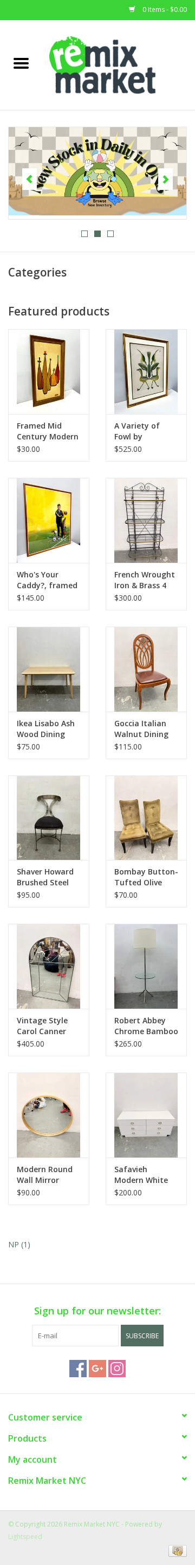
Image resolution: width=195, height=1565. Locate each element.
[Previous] (29, 179)
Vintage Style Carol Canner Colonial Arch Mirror (42, 1026)
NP (19, 1244)
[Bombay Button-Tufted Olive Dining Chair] (146, 817)
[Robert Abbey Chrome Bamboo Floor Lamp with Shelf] (146, 966)
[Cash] (176, 1550)
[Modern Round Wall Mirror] (48, 1115)
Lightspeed (25, 1536)
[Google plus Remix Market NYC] (97, 1368)
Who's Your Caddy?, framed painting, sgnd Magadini (47, 580)
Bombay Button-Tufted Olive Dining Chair (146, 877)
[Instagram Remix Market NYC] (117, 1368)
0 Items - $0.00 (164, 9)
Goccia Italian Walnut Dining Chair (141, 729)
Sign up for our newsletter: (97, 1311)
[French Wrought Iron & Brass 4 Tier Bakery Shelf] (146, 520)
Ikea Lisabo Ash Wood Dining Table (46, 729)
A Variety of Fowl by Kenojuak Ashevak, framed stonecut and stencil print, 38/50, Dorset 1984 (146, 431)
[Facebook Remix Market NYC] (78, 1368)
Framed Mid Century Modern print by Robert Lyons (48, 431)
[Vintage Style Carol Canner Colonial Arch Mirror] (48, 966)
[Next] (165, 179)
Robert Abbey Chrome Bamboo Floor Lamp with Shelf (146, 1026)
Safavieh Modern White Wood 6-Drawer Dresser (143, 1175)
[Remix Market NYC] (118, 64)
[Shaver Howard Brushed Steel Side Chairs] (48, 817)
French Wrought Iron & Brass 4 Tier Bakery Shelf (144, 580)
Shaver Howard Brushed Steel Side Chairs (45, 877)
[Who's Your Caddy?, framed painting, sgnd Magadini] (48, 520)
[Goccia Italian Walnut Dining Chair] (146, 669)
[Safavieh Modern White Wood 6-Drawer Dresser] (146, 1115)
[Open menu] (21, 63)
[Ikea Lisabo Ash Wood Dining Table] (48, 669)
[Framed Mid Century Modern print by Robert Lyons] (48, 371)
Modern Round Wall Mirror (45, 1174)
